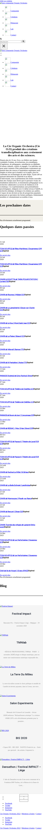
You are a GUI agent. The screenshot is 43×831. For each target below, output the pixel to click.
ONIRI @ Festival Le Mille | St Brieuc (14, 472)
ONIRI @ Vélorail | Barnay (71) (12, 349)
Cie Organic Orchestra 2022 (10, 814)
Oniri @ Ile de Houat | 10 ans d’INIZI (14, 570)
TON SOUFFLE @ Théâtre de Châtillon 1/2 (17, 402)
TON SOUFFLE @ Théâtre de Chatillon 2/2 (17, 389)
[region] (21, 114)
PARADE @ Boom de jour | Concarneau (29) (17, 415)
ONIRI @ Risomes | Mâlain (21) (12, 294)
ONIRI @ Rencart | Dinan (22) (11, 511)
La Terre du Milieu (21, 674)
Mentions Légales (28, 814)
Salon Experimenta (21, 703)
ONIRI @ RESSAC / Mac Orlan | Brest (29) (16, 428)
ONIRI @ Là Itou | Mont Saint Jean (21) (15, 323)
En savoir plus (5, 255)
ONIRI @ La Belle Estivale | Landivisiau (15, 485)
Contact (38, 814)
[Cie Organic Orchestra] (13, 3)
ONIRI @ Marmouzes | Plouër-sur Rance (16, 498)
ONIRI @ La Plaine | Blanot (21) (12, 336)
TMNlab (21, 642)
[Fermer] (4, 46)
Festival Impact (21, 613)
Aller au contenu (6, 1)
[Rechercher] (1, 39)
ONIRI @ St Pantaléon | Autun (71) (13, 362)
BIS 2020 (21, 738)
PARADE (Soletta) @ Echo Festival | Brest (16, 376)
